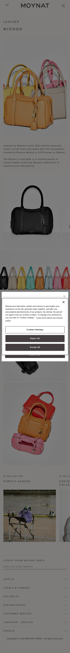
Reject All (35, 338)
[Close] (64, 296)
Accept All (35, 347)
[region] (35, 326)
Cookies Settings (35, 330)
